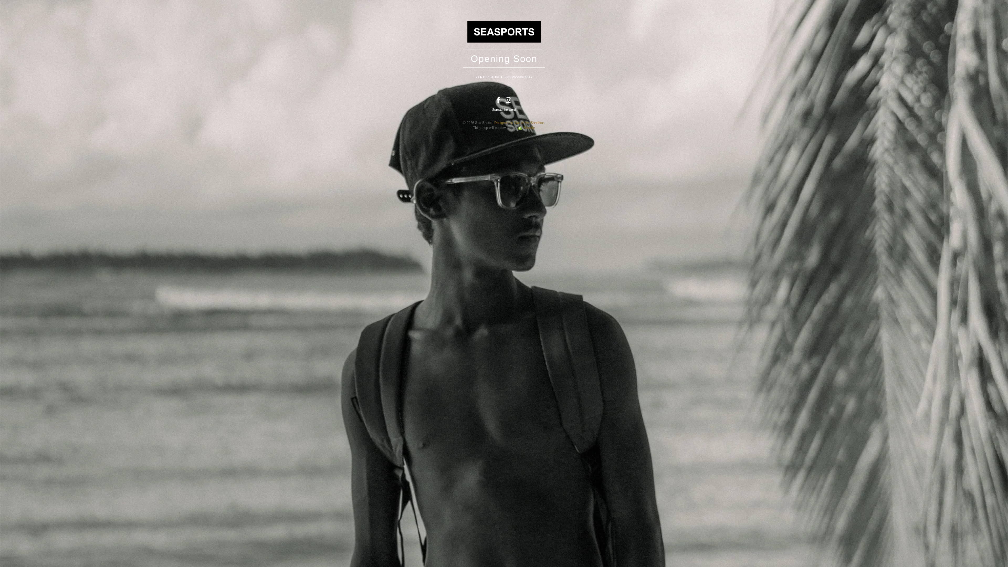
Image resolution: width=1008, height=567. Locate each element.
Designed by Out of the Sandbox (519, 123)
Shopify (529, 128)
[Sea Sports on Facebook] (498, 100)
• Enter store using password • (504, 77)
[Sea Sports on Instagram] (508, 100)
